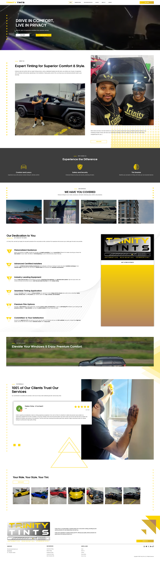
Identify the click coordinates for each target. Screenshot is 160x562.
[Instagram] (144, 546)
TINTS (15, 2)
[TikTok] (153, 546)
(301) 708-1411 (9, 550)
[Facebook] (146, 546)
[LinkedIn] (151, 546)
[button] (152, 364)
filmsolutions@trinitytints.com (12, 549)
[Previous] (14, 445)
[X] (148, 546)
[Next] (19, 445)
